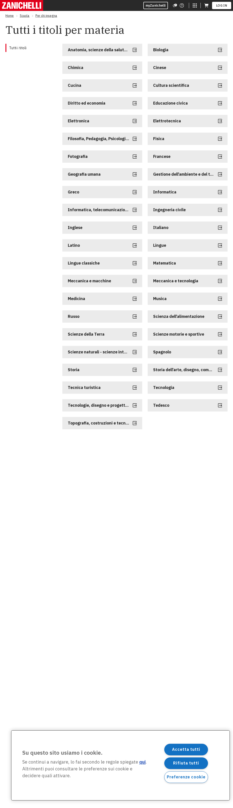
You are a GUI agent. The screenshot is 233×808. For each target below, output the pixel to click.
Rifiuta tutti (186, 763)
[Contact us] (181, 5)
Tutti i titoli (17, 48)
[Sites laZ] (195, 5)
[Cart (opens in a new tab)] (206, 5)
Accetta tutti (186, 749)
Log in (221, 5)
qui (142, 762)
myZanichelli (156, 5)
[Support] (175, 5)
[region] (120, 765)
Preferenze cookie (186, 777)
